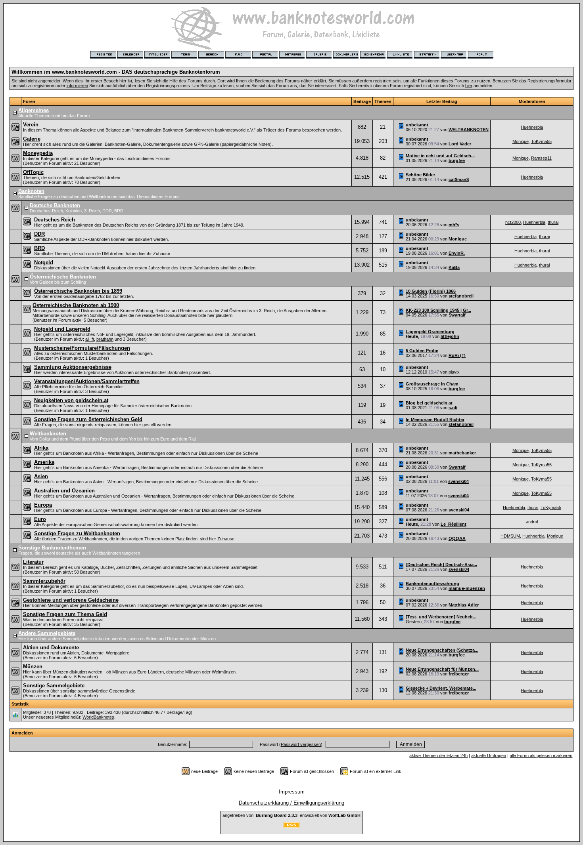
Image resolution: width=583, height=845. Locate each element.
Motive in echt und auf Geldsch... (440, 155)
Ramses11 (541, 158)
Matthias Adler (464, 605)
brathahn (104, 339)
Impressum (292, 792)
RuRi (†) (457, 355)
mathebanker (462, 452)
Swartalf (457, 315)
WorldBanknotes (98, 717)
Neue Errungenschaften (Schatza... (442, 650)
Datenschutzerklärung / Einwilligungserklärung (291, 803)
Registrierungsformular (549, 80)
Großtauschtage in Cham (432, 383)
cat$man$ (459, 179)
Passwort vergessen (301, 744)
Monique (520, 141)
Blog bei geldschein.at (429, 403)
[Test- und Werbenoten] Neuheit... (441, 616)
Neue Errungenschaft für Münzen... (442, 669)
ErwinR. (457, 253)
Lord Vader (460, 143)
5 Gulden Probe (422, 350)
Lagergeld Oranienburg (430, 331)
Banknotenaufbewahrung (432, 583)
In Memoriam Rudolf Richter (435, 419)
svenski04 (458, 481)
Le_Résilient (453, 524)
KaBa (454, 267)
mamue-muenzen (467, 588)
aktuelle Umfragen (488, 755)
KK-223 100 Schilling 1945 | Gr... (438, 310)
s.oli (453, 407)
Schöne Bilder (420, 174)
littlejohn (450, 336)
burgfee (457, 160)
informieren (77, 85)
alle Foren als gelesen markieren (541, 755)
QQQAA (457, 538)
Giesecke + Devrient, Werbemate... (441, 688)
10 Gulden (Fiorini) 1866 (431, 291)
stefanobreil (461, 296)
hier (468, 85)
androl (532, 521)
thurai (553, 222)
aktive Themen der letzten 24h (438, 755)
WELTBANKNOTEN (469, 129)
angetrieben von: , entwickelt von (291, 815)
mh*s (454, 224)
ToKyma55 (541, 141)
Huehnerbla (532, 127)
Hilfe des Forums (185, 80)
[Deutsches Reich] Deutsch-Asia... (441, 564)
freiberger (459, 673)
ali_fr (89, 339)
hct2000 (513, 222)
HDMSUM (510, 536)
